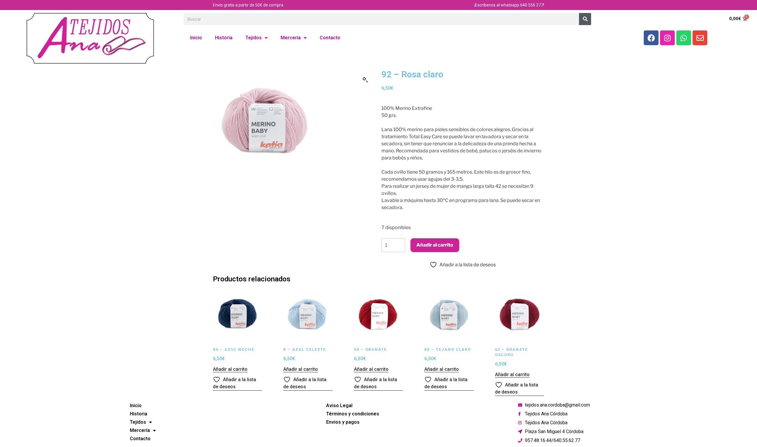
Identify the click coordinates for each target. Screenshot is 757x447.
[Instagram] (667, 37)
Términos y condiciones (352, 414)
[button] (365, 80)
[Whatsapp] (683, 37)
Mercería (291, 37)
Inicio (196, 37)
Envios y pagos (343, 422)
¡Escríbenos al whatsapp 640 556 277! (509, 5)
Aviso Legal (339, 405)
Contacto (330, 37)
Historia (223, 37)
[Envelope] (700, 37)
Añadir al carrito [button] (230, 369)
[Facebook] (651, 37)
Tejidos (253, 37)
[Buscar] (585, 19)
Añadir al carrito (434, 245)
